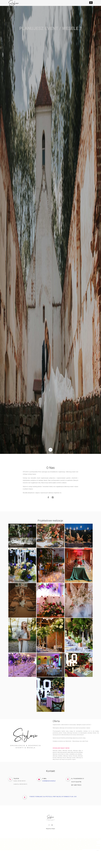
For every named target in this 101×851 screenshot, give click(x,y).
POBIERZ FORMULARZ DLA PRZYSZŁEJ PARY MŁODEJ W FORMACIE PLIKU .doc (53, 796)
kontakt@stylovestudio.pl (48, 781)
